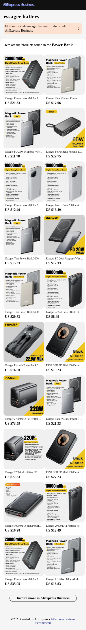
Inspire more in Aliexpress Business (43, 598)
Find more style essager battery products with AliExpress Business (36, 28)
